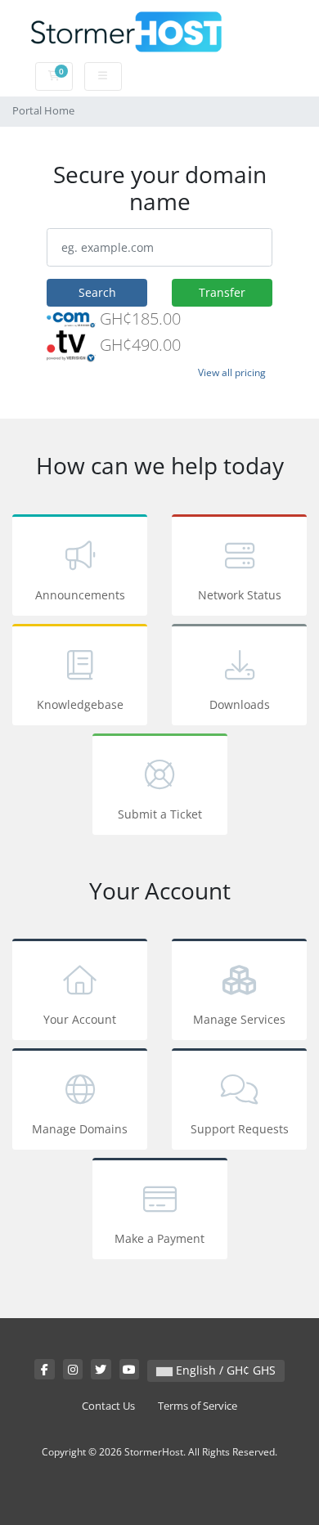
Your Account (79, 1019)
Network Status (239, 595)
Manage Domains (80, 1129)
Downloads (239, 704)
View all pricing (232, 372)
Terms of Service (197, 1406)
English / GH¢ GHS (224, 1370)
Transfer (222, 292)
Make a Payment (159, 1238)
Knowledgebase (80, 704)
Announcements (80, 595)
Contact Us (108, 1406)
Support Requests (240, 1129)
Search (97, 292)
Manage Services (239, 1019)
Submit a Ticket (160, 814)
